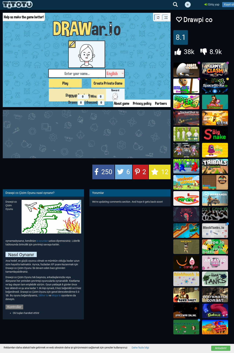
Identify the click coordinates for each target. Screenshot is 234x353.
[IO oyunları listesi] (17, 4)
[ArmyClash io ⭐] (215, 69)
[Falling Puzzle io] (215, 182)
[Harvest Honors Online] (186, 182)
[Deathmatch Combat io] (215, 295)
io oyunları (42, 240)
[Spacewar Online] (186, 311)
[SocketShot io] (186, 118)
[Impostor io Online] (186, 166)
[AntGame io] (215, 214)
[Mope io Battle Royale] (215, 246)
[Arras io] (215, 262)
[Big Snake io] (215, 134)
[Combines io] (215, 327)
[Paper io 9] (186, 102)
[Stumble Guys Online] (215, 102)
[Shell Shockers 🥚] (186, 69)
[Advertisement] (91, 133)
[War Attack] (186, 246)
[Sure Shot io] (186, 295)
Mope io (56, 295)
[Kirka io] (215, 118)
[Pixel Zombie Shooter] (186, 150)
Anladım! (221, 348)
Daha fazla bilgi (140, 347)
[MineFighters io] (186, 327)
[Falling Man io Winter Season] (215, 150)
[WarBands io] (215, 198)
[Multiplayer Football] (186, 134)
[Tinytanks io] (215, 279)
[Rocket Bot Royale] (186, 230)
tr (188, 4)
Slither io (43, 295)
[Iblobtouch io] (186, 279)
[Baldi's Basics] (186, 86)
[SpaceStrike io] (215, 86)
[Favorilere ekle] (178, 20)
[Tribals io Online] (215, 166)
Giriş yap (213, 4)
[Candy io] (186, 262)
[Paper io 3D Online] (186, 198)
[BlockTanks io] (215, 230)
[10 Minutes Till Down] (186, 214)
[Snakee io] (215, 311)
